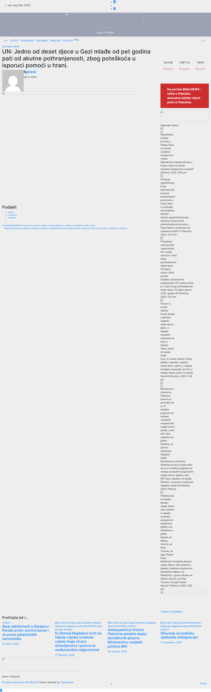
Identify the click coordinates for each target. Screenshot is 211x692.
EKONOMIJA (27, 40)
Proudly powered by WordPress (19, 682)
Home (203, 683)
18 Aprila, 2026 (10, 643)
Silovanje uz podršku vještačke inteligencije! (179, 635)
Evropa (71, 622)
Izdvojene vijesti (11, 46)
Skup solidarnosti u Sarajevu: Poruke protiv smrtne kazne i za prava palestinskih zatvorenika (25, 632)
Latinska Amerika (91, 622)
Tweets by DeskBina (171, 611)
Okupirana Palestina (190, 622)
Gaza (79, 622)
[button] (6, 40)
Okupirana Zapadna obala (69, 626)
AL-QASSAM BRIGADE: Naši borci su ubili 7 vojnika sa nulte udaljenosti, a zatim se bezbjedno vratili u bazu (48, 225)
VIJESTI (14, 40)
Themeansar (66, 682)
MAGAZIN (55, 40)
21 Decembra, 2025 (171, 642)
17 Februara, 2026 (64, 654)
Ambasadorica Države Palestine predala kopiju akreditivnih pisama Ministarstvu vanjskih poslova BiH (127, 638)
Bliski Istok (61, 622)
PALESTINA (90, 626)
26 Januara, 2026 (117, 651)
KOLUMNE (42, 40)
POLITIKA (68, 40)
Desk (32, 72)
